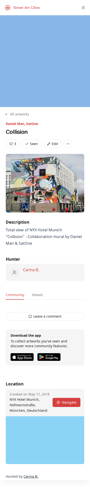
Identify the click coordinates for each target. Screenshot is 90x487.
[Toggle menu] (83, 7)
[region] (45, 61)
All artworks (19, 114)
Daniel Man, (16, 123)
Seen (34, 143)
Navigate (69, 402)
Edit (55, 143)
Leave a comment (47, 316)
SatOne (32, 123)
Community (15, 294)
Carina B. (31, 269)
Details (37, 294)
